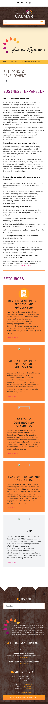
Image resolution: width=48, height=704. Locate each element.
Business (15, 62)
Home (5, 62)
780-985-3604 (26, 266)
